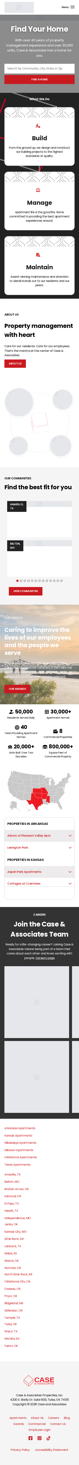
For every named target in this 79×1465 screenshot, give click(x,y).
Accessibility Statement (51, 1450)
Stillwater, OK (13, 1310)
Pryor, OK (10, 1296)
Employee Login (40, 1430)
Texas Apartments (17, 1164)
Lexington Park (17, 847)
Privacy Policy (20, 1450)
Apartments (18, 1418)
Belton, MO (11, 1182)
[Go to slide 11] (54, 581)
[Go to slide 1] (17, 581)
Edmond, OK (12, 1196)
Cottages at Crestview (23, 883)
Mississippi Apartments (20, 1143)
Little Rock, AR (14, 1239)
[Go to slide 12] (58, 581)
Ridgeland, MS (13, 1303)
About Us (15, 363)
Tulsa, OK (10, 1324)
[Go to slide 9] (47, 581)
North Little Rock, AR (18, 1274)
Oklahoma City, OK (17, 1281)
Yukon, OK (11, 1346)
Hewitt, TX (11, 1211)
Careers (53, 1418)
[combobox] (39, 68)
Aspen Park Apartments (24, 872)
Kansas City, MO (15, 1232)
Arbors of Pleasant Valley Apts (29, 835)
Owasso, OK (12, 1289)
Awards (18, 1424)
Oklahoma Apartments (20, 1157)
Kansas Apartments (18, 1135)
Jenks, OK (11, 1224)
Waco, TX (10, 1331)
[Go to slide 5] (32, 581)
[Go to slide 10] (50, 581)
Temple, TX (12, 1318)
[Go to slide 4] (28, 581)
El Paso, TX (11, 1203)
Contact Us (58, 1424)
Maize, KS (10, 1253)
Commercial (37, 1424)
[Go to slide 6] (36, 581)
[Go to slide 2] (21, 581)
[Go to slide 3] (25, 581)
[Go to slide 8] (43, 581)
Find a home (39, 79)
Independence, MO (17, 1218)
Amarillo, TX (12, 1174)
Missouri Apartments (18, 1150)
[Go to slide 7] (39, 581)
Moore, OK (11, 1261)
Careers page (45, 958)
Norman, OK (12, 1268)
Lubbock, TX (12, 1246)
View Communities (25, 591)
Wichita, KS (11, 1339)
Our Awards (17, 689)
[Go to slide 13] (61, 581)
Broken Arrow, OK (16, 1189)
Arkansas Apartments (19, 1128)
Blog (67, 1418)
